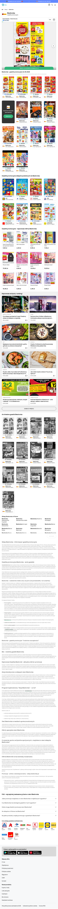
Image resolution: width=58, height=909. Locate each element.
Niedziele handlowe (7, 900)
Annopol (21, 524)
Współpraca (5, 865)
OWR (3, 878)
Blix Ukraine (5, 897)
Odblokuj (8, 116)
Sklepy (6, 9)
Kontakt (4, 881)
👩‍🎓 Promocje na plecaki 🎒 (14, 1)
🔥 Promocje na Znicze (43, 1)
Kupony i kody (5, 887)
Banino (21, 533)
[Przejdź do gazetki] (54, 19)
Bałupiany (48, 529)
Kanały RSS (42, 906)
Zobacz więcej (29, 408)
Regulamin (5, 874)
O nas (3, 862)
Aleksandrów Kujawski (5, 520)
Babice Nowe (7, 529)
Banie (6, 533)
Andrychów (5, 525)
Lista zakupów (6, 891)
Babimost (19, 529)
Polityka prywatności (7, 868)
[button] (29, 799)
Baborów (36, 528)
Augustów (34, 525)
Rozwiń (51, 536)
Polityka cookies (6, 871)
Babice (50, 524)
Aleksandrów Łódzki (21, 519)
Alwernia (36, 519)
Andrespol (48, 519)
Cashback (4, 894)
